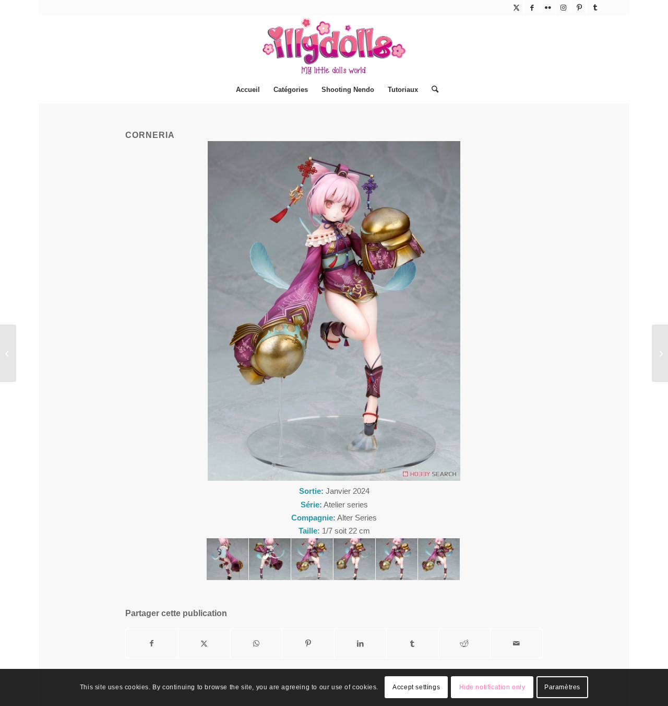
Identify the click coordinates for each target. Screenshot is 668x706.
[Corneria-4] (312, 559)
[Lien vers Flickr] (547, 8)
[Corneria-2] (397, 559)
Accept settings (416, 687)
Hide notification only (492, 687)
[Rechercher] (431, 90)
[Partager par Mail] (516, 643)
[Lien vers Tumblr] (595, 8)
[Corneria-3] (354, 559)
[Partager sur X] (204, 643)
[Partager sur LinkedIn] (360, 643)
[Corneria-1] (439, 559)
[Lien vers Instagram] (563, 8)
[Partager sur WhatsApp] (256, 643)
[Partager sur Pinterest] (308, 643)
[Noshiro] (8, 353)
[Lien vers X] (516, 8)
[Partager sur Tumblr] (412, 643)
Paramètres (562, 687)
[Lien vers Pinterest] (579, 8)
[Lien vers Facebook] (532, 8)
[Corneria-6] (227, 559)
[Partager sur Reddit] (465, 643)
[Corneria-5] (270, 559)
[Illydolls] (334, 46)
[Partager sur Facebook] (152, 643)
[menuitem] (248, 90)
